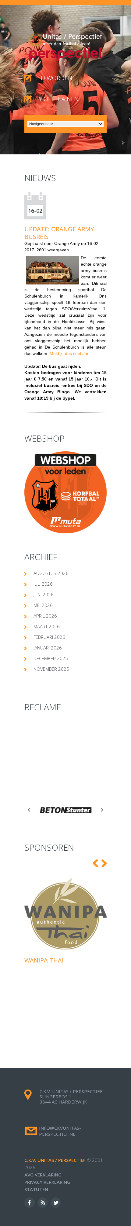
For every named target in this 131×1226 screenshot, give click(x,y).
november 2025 (51, 669)
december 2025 (51, 658)
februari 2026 (49, 637)
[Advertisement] (65, 758)
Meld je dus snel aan (70, 353)
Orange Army (67, 243)
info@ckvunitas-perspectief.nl (60, 1131)
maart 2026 (47, 626)
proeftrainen (57, 99)
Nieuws (40, 178)
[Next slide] (101, 810)
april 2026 (45, 616)
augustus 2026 (51, 573)
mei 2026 (43, 605)
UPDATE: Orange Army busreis (59, 233)
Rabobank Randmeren (69, 917)
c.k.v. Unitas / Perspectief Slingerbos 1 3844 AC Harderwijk (71, 1096)
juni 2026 (44, 594)
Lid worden (54, 78)
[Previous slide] (29, 810)
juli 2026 (43, 584)
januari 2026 (48, 648)
